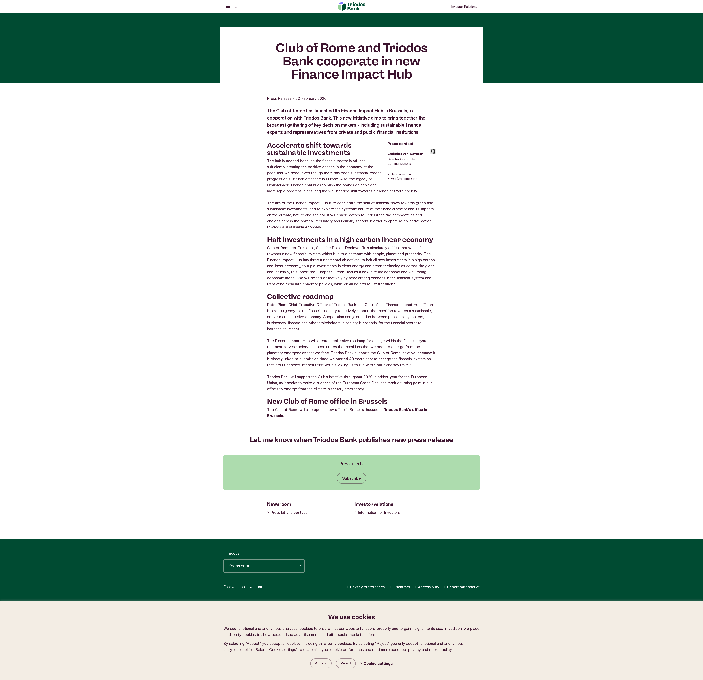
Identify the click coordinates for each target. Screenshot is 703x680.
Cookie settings (378, 663)
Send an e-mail (401, 174)
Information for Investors (379, 512)
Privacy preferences (367, 587)
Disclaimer (401, 587)
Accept (321, 663)
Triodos (233, 553)
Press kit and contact (288, 512)
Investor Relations (464, 6)
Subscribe (351, 478)
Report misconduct (463, 587)
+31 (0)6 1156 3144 (404, 178)
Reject (346, 663)
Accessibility (428, 587)
